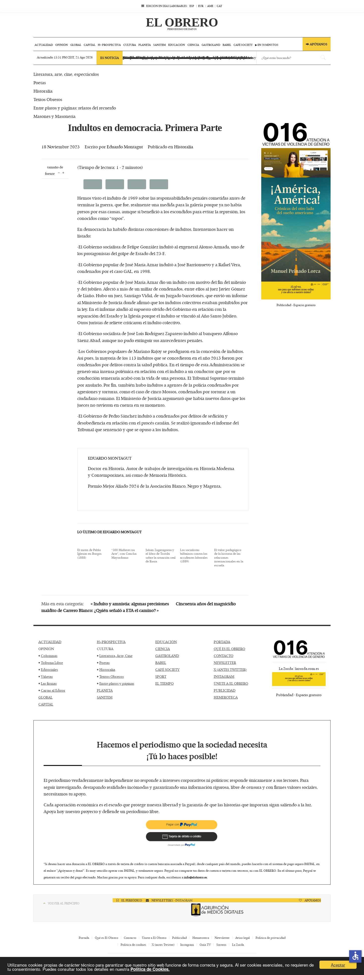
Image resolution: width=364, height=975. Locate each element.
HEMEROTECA (226, 697)
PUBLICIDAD (224, 690)
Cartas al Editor (53, 690)
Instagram (187, 944)
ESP (191, 6)
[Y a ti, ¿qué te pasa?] (296, 290)
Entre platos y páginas (116, 683)
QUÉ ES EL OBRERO (229, 648)
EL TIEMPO (164, 683)
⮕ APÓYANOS (316, 44)
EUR (200, 6)
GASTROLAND (167, 655)
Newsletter (222, 937)
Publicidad (179, 937)
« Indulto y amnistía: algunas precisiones (130, 603)
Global (75, 45)
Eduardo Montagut (125, 146)
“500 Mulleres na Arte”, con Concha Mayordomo (123, 554)
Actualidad (44, 45)
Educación (176, 45)
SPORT (160, 676)
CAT (219, 6)
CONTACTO (223, 655)
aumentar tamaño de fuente (63, 172)
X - (173, 900)
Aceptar (338, 965)
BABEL (160, 662)
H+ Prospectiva (109, 45)
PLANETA (105, 690)
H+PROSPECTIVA (111, 641)
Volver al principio (63, 903)
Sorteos (221, 944)
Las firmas (49, 683)
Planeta (144, 45)
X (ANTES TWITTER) (230, 669)
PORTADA (222, 641)
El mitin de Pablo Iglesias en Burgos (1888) (89, 554)
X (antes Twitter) (163, 944)
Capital (89, 45)
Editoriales (49, 669)
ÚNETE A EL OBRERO (231, 683)
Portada (84, 937)
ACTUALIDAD (49, 641)
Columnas (49, 655)
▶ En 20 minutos (266, 45)
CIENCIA (162, 648)
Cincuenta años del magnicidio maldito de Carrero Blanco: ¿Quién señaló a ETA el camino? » (138, 606)
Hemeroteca (200, 937)
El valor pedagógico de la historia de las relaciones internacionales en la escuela (228, 557)
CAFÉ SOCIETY (167, 669)
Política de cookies (133, 944)
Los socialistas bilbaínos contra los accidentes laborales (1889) (194, 555)
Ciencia (193, 45)
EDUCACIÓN (166, 641)
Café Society (243, 45)
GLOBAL (45, 697)
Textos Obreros (111, 676)
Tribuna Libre (52, 662)
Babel (227, 45)
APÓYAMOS (312, 900)
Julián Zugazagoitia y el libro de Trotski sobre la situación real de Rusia (161, 555)
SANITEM (104, 697)
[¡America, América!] (296, 230)
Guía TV (205, 944)
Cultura (129, 45)
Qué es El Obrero (106, 937)
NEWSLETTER (225, 662)
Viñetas (47, 676)
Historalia (183, 146)
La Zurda (238, 944)
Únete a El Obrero (154, 937)
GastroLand (211, 45)
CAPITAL (45, 704)
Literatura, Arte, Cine (115, 655)
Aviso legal (242, 937)
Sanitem (159, 45)
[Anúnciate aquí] (296, 163)
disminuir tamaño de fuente (59, 172)
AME (210, 6)
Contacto (130, 937)
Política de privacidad (271, 937)
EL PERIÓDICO (131, 900)
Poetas (104, 662)
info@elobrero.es (195, 877)
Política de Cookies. (150, 969)
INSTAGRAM (224, 676)
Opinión (61, 45)
